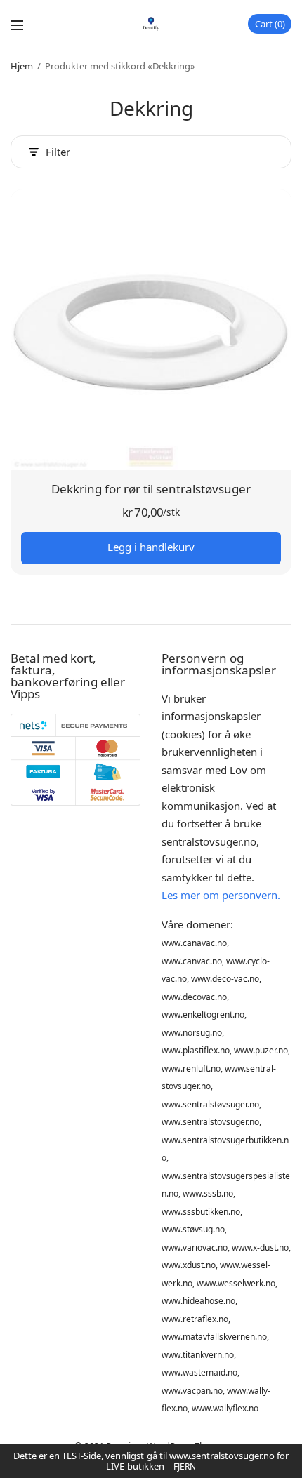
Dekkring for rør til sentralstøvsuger (151, 489)
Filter (58, 152)
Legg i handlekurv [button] (151, 547)
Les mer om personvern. (221, 895)
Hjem (22, 66)
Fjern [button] (184, 1466)
